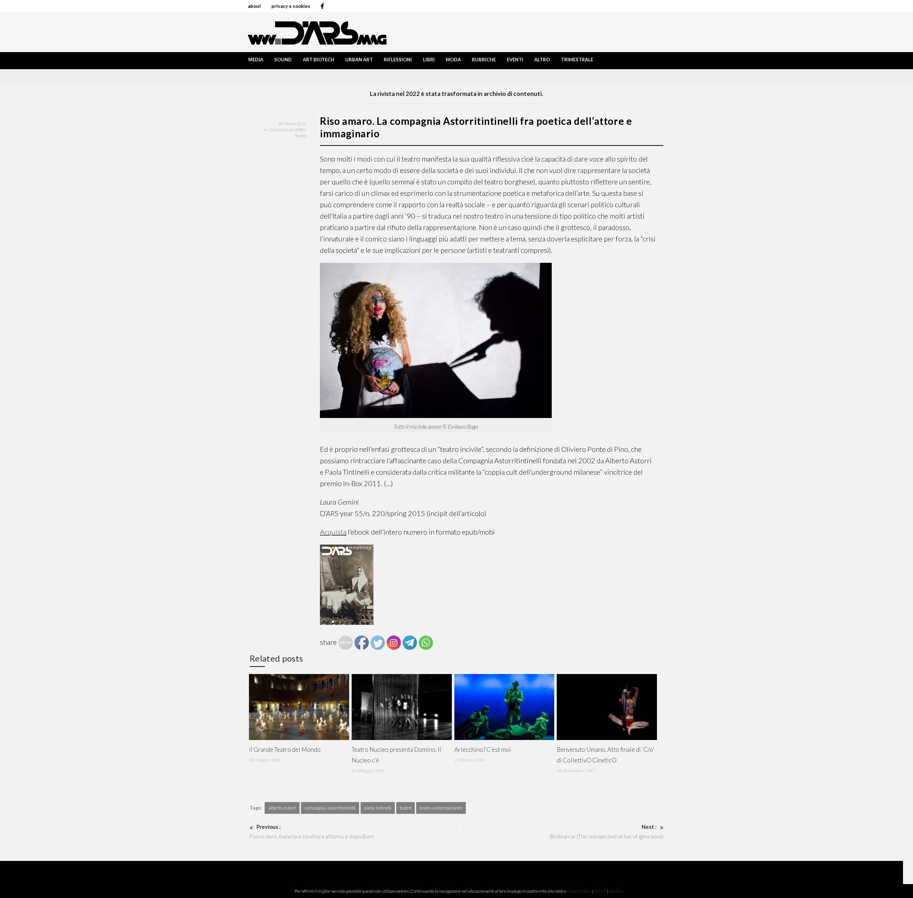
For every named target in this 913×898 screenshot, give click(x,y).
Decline (616, 891)
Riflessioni (398, 59)
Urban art (359, 59)
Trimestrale (577, 59)
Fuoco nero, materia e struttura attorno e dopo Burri (312, 831)
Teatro (300, 135)
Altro (542, 59)
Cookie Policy (579, 891)
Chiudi (600, 891)
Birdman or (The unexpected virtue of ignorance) (606, 831)
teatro (405, 808)
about (254, 6)
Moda (453, 59)
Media (255, 59)
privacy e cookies (290, 6)
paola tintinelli (377, 808)
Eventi (515, 59)
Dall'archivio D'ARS (288, 129)
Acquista (333, 531)
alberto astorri (282, 808)
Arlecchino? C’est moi (482, 749)
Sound (283, 59)
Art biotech (318, 59)
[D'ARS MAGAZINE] (316, 32)
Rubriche (484, 59)
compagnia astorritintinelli (330, 808)
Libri (429, 59)
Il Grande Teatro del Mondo (285, 749)
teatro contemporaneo (441, 808)
